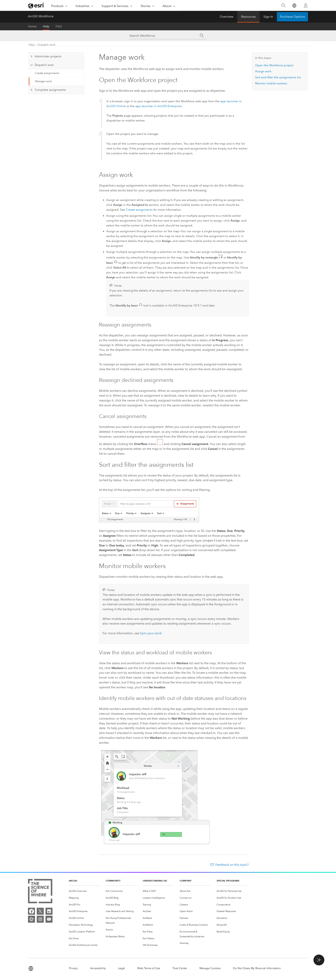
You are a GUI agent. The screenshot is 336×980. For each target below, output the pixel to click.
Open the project (274, 65)
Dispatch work (46, 44)
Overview (226, 16)
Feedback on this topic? (232, 865)
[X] (40, 911)
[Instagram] (40, 919)
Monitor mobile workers (271, 83)
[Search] (283, 5)
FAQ (59, 26)
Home (32, 26)
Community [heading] (113, 880)
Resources (248, 16)
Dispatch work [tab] (44, 65)
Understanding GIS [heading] (155, 880)
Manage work (43, 81)
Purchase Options (292, 16)
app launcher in (158, 106)
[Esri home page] (36, 6)
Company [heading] (185, 880)
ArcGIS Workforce (40, 16)
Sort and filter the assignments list (278, 77)
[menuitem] (84, 891)
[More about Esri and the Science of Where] (40, 892)
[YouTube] (49, 919)
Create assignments (47, 73)
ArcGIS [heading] (73, 880)
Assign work (263, 71)
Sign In (268, 16)
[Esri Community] (31, 919)
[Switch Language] (294, 5)
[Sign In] (305, 5)
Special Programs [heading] (228, 880)
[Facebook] (31, 911)
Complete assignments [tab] (50, 90)
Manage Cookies (210, 968)
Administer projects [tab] (48, 56)
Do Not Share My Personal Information (257, 968)
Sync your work (151, 633)
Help (46, 26)
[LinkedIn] (49, 911)
